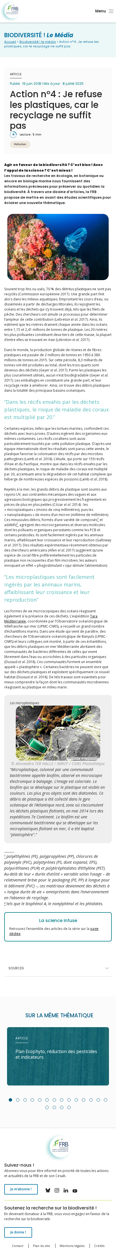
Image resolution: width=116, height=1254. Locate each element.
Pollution (20, 144)
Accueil (10, 42)
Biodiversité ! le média (37, 42)
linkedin (66, 1190)
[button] (10, 1100)
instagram (56, 1190)
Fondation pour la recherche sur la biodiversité (10, 11)
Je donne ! (18, 1232)
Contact (17, 1246)
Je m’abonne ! (21, 1189)
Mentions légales (72, 1246)
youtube (75, 1190)
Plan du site (41, 1246)
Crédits (99, 1246)
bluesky (47, 1190)
